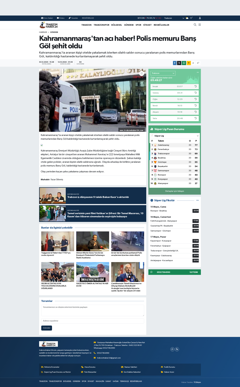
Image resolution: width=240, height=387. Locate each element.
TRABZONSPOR (101, 25)
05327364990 (103, 353)
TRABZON (86, 25)
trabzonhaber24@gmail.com (109, 358)
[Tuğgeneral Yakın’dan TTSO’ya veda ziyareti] (57, 241)
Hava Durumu (90, 367)
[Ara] (195, 25)
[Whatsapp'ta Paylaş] (184, 63)
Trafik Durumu (169, 367)
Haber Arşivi (169, 372)
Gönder (46, 328)
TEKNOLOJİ (124, 381)
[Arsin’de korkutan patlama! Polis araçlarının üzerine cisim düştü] (127, 241)
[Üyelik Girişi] (199, 18)
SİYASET (147, 25)
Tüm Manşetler (90, 372)
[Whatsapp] (172, 349)
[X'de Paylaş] (179, 63)
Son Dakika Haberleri (132, 372)
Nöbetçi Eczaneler (51, 367)
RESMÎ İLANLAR (161, 25)
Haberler (43, 32)
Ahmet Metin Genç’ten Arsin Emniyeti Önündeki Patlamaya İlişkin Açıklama (90, 255)
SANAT (108, 381)
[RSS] (177, 349)
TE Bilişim (197, 382)
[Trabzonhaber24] (48, 25)
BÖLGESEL (116, 25)
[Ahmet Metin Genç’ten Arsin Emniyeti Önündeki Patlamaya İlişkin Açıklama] (92, 241)
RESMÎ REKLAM (88, 18)
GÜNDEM (129, 25)
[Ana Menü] (199, 25)
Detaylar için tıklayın (174, 191)
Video (62, 18)
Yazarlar (74, 18)
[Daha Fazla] (189, 63)
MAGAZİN (100, 381)
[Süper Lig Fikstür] (197, 200)
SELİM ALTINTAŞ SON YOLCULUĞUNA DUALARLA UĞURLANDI (53, 285)
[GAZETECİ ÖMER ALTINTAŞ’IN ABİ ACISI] (92, 272)
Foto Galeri (48, 18)
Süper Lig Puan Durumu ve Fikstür (57, 372)
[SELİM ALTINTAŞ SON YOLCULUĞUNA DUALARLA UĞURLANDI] (57, 272)
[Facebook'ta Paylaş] (174, 63)
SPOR (138, 25)
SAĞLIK (115, 381)
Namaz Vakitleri (130, 367)
